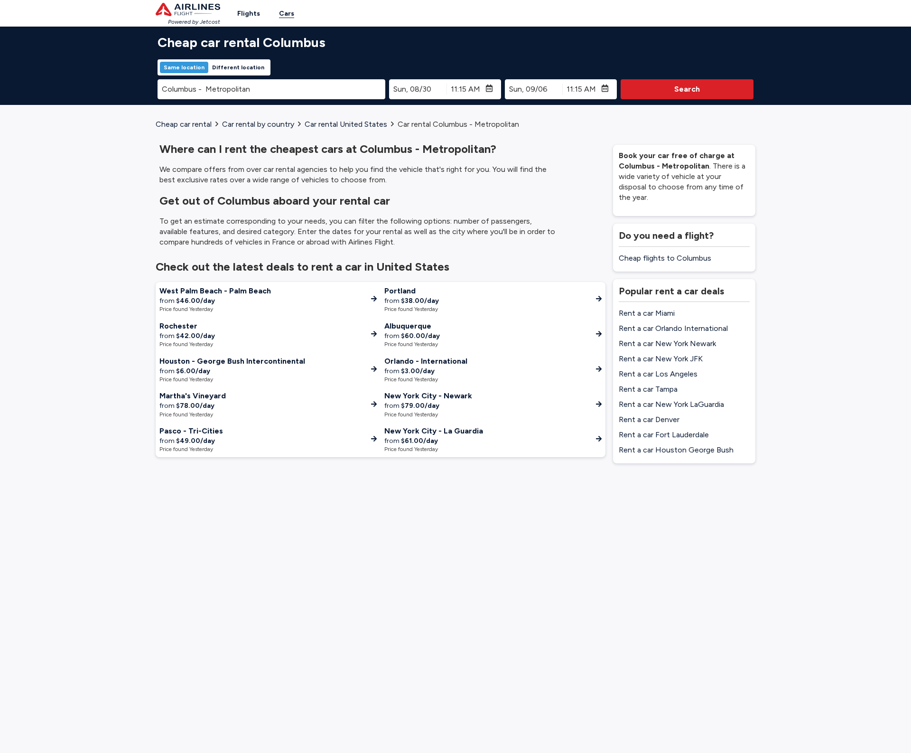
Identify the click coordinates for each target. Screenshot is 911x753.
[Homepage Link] (188, 9)
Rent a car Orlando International (673, 328)
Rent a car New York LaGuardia (671, 404)
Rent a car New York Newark (667, 343)
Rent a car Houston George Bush (676, 449)
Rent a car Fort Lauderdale (664, 434)
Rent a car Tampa (648, 389)
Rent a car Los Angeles (658, 373)
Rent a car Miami (647, 313)
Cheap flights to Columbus (665, 258)
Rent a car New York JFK (661, 358)
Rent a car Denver (649, 419)
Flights (248, 13)
